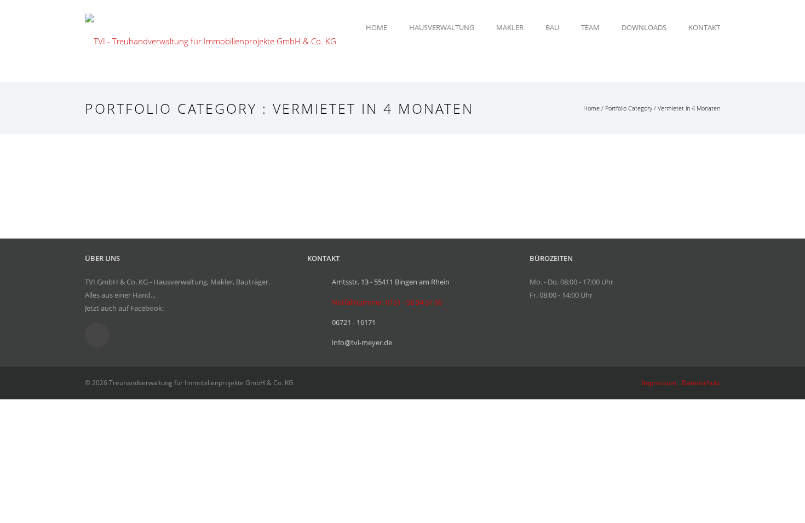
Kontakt (704, 27)
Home (376, 27)
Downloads (644, 27)
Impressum (659, 382)
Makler (510, 27)
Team (590, 27)
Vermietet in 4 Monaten (689, 108)
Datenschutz (701, 382)
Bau (552, 27)
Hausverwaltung (441, 27)
